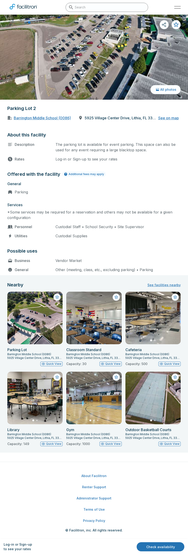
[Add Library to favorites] (57, 377)
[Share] (164, 24)
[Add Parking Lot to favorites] (57, 297)
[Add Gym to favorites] (116, 377)
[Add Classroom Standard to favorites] (116, 297)
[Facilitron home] (23, 10)
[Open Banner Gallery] (94, 57)
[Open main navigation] (177, 7)
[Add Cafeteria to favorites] (175, 297)
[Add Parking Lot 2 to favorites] (176, 24)
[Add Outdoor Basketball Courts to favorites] (175, 377)
